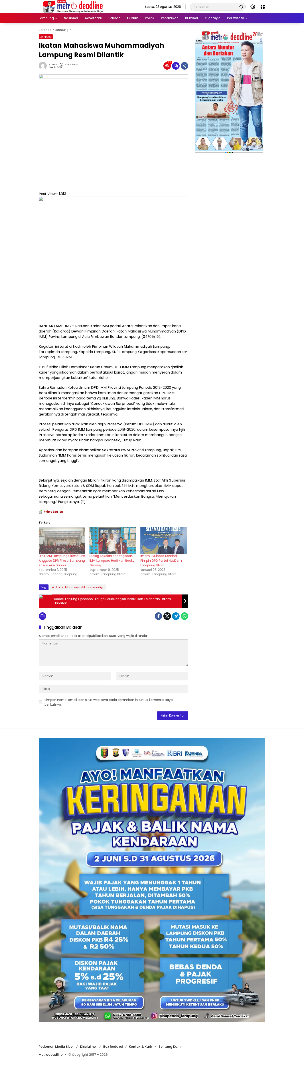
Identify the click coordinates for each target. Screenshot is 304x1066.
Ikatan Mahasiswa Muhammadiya (80, 587)
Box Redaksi (113, 1046)
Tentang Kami (169, 1046)
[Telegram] (176, 616)
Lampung (46, 36)
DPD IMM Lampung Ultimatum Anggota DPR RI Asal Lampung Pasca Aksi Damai (62, 560)
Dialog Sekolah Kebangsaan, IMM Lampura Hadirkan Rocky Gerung (111, 560)
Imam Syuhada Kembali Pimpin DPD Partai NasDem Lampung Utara (161, 560)
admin (53, 64)
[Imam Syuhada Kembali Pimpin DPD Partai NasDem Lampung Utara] (163, 540)
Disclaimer (88, 1046)
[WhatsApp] (184, 616)
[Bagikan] (184, 66)
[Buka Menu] (262, 6)
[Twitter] (167, 616)
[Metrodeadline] (72, 6)
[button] (241, 6)
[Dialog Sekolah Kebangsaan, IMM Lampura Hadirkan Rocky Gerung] (112, 540)
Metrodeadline (51, 1054)
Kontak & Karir (140, 1046)
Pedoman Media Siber (56, 1046)
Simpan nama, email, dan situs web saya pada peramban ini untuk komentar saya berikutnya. (109, 702)
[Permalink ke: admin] (44, 66)
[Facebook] (158, 616)
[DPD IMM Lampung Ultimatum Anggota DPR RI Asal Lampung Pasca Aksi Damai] (62, 540)
